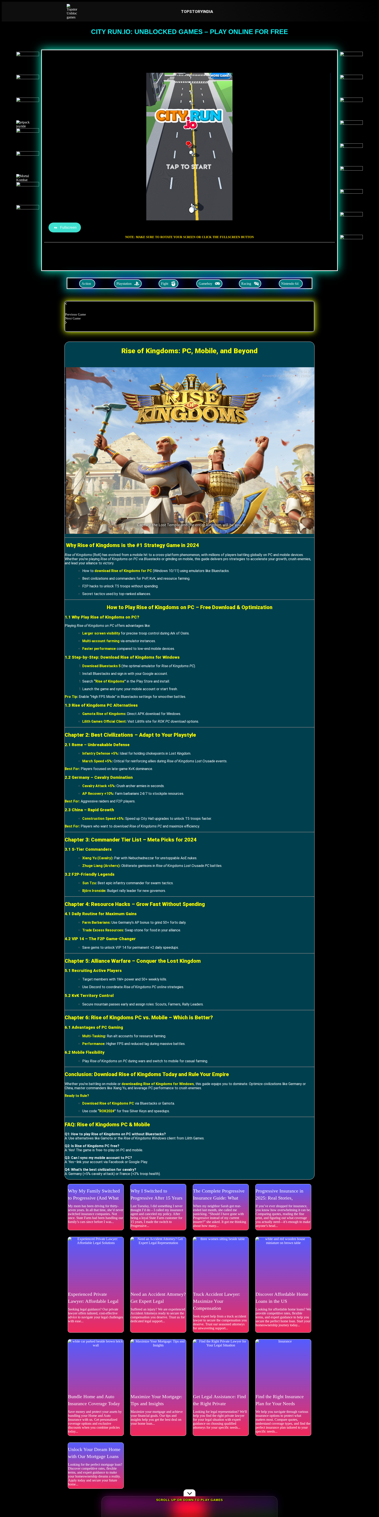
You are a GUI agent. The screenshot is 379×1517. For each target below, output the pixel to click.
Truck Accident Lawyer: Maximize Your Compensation (216, 1301)
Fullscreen (68, 227)
